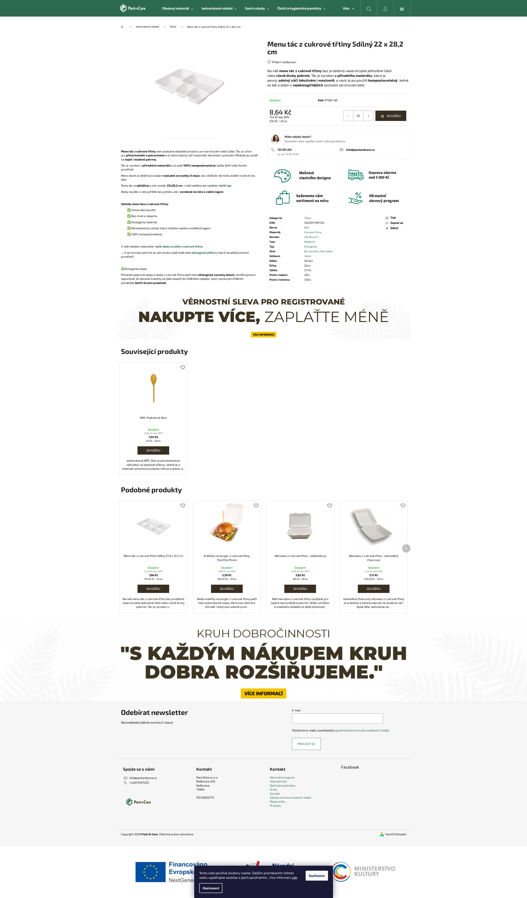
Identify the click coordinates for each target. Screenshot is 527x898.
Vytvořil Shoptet (395, 834)
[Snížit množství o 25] (348, 116)
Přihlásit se (306, 744)
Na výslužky (311, 251)
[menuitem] (177, 8)
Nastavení (211, 888)
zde (294, 877)
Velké (307, 256)
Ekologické (310, 246)
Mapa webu (277, 801)
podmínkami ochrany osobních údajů (362, 730)
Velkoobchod (278, 781)
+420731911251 (139, 782)
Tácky (307, 218)
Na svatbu (326, 251)
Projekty (275, 805)
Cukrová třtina (312, 232)
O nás (273, 789)
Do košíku (394, 116)
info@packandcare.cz (360, 149)
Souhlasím (317, 875)
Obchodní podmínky (282, 785)
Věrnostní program (282, 777)
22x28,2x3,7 (311, 237)
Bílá (306, 227)
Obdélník (309, 241)
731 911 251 (284, 149)
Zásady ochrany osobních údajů (290, 797)
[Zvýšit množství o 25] (368, 116)
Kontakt (275, 793)
